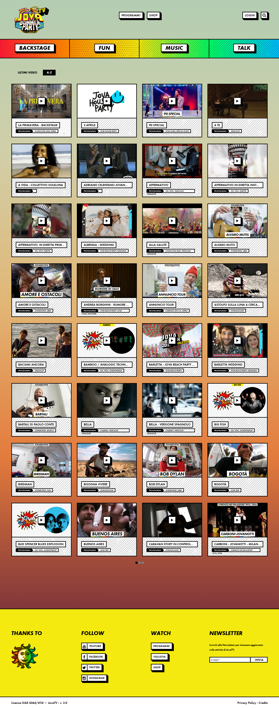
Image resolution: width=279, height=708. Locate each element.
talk (244, 47)
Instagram (97, 678)
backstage (34, 47)
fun (104, 47)
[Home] (20, 19)
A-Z (49, 72)
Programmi (131, 15)
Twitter (94, 667)
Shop (153, 15)
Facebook (96, 656)
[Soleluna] (24, 656)
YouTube (95, 646)
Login (250, 15)
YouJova (159, 656)
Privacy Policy (246, 703)
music (174, 47)
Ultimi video (27, 72)
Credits (263, 703)
